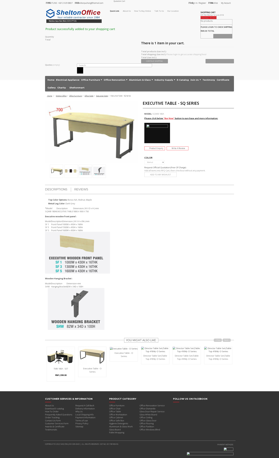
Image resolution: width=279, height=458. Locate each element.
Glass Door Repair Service (152, 411)
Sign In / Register (198, 3)
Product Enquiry (156, 148)
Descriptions (56, 189)
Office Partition (147, 426)
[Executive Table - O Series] (92, 356)
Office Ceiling (146, 417)
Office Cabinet (116, 417)
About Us (49, 405)
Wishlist (214, 3)
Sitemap (79, 426)
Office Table (89, 96)
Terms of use (81, 420)
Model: (148, 113)
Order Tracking (52, 417)
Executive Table (102, 96)
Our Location (173, 11)
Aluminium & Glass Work (121, 426)
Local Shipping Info (84, 414)
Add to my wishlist (160, 174)
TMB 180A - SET (61, 368)
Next (136, 170)
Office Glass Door (148, 420)
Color (148, 157)
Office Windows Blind (150, 429)
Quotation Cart (119, 1)
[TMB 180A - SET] (61, 356)
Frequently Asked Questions (58, 414)
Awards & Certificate (54, 426)
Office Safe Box (116, 420)
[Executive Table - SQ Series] (56, 171)
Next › (226, 340)
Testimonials (51, 429)
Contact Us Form (53, 420)
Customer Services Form (56, 423)
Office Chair (115, 408)
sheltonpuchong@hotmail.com (90, 3)
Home (49, 96)
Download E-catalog (54, 408)
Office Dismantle (147, 408)
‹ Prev (217, 340)
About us (127, 11)
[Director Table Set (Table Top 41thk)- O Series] (155, 350)
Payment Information (85, 417)
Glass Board (115, 429)
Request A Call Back (84, 405)
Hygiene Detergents (118, 423)
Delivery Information (85, 408)
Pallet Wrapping (116, 432)
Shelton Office (61, 96)
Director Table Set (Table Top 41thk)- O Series (155, 357)
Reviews (81, 189)
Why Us (79, 411)
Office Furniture (75, 96)
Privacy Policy (81, 423)
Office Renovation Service (152, 405)
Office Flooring (147, 423)
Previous (46, 170)
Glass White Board (148, 414)
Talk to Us (159, 11)
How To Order (52, 411)
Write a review (178, 148)
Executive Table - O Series (92, 370)
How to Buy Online (142, 11)
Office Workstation (118, 414)
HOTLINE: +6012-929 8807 (61, 3)
